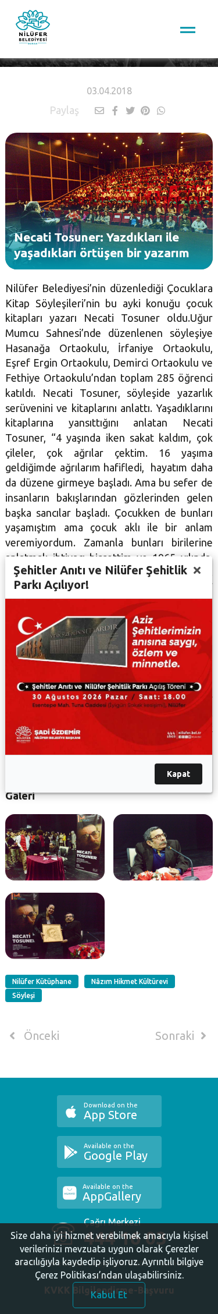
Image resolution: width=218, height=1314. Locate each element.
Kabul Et (109, 1295)
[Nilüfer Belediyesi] (33, 29)
